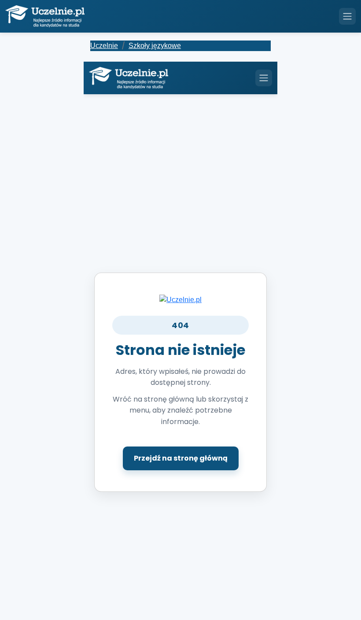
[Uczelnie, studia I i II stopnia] (45, 16)
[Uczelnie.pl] (180, 299)
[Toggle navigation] (347, 16)
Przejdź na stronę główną (181, 458)
